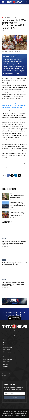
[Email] (19, 175)
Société (14, 17)
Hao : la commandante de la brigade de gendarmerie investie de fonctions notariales (14, 243)
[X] (12, 175)
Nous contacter (6, 374)
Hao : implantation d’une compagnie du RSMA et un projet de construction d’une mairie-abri (14, 105)
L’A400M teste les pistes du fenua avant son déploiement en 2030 (14, 263)
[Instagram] (10, 331)
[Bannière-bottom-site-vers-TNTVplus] (14, 304)
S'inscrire (14, 397)
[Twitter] (14, 331)
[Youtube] (14, 335)
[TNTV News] (14, 326)
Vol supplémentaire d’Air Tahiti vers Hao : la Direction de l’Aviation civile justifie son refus (13, 284)
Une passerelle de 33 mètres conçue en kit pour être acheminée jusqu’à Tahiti (18, 204)
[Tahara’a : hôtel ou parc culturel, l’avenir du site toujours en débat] (5, 196)
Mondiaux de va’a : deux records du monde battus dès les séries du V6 (18, 213)
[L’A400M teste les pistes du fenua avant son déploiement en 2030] (14, 255)
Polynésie (7, 17)
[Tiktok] (22, 331)
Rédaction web (6, 168)
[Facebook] (8, 175)
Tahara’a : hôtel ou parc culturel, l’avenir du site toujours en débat (17, 195)
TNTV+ (4, 376)
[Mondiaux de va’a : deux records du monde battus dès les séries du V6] (5, 214)
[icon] (2, 17)
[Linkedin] (15, 175)
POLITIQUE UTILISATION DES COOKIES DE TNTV (15, 415)
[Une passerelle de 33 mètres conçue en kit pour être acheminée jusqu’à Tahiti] (5, 205)
